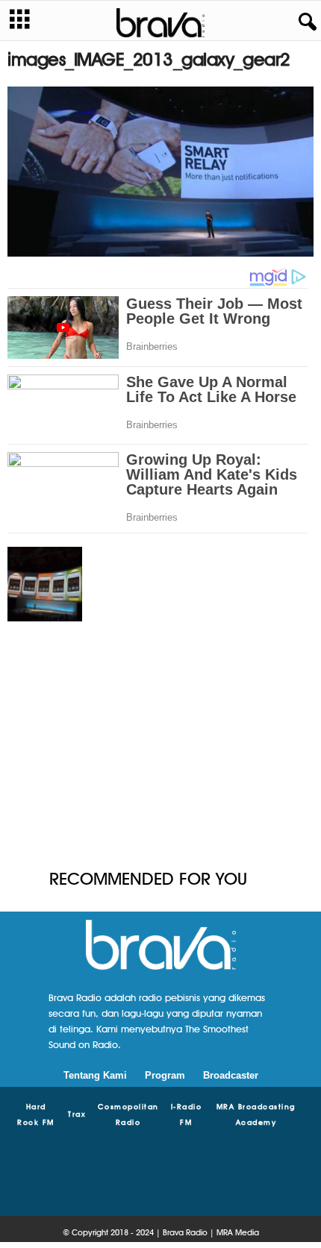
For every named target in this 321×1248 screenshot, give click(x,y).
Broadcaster (230, 1075)
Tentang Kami (95, 1075)
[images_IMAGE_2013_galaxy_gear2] (160, 172)
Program (165, 1075)
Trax (77, 1113)
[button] (304, 22)
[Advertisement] (160, 746)
